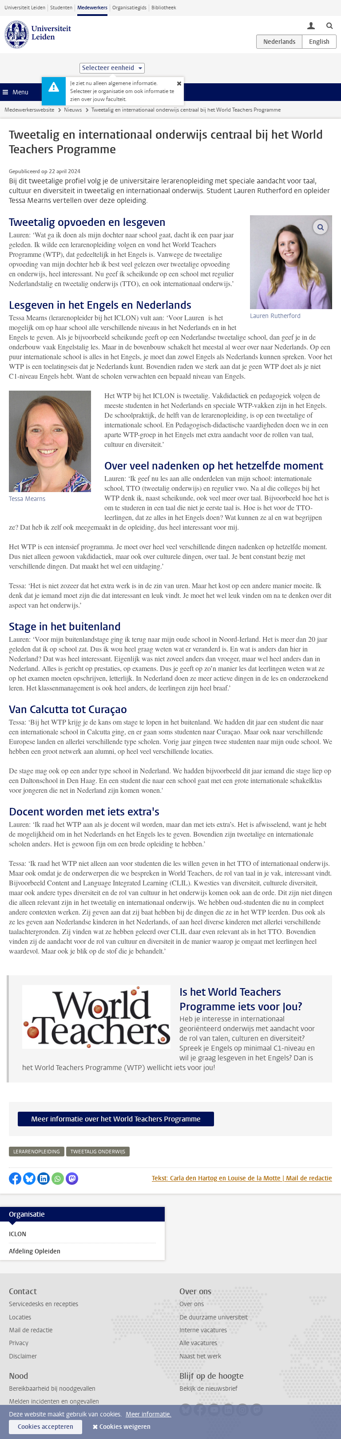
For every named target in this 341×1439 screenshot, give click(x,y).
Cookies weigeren (125, 1427)
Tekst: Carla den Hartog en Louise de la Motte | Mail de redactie (242, 1178)
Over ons (191, 1304)
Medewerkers (92, 7)
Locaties (20, 1317)
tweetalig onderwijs (98, 1151)
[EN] (319, 42)
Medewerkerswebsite (29, 109)
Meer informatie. (148, 1414)
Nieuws (73, 109)
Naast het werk (200, 1356)
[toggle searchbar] (329, 25)
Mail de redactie (30, 1330)
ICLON (17, 1234)
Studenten (61, 7)
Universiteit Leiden (24, 7)
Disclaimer (23, 1356)
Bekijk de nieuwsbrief (208, 1389)
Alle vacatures (198, 1343)
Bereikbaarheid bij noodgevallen (52, 1389)
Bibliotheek (163, 7)
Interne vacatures (203, 1330)
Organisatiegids (129, 7)
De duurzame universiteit (213, 1317)
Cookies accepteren (45, 1427)
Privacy (18, 1343)
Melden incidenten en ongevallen (54, 1401)
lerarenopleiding (36, 1151)
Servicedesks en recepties (43, 1304)
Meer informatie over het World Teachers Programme (116, 1119)
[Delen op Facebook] (15, 1178)
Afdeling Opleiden (34, 1251)
